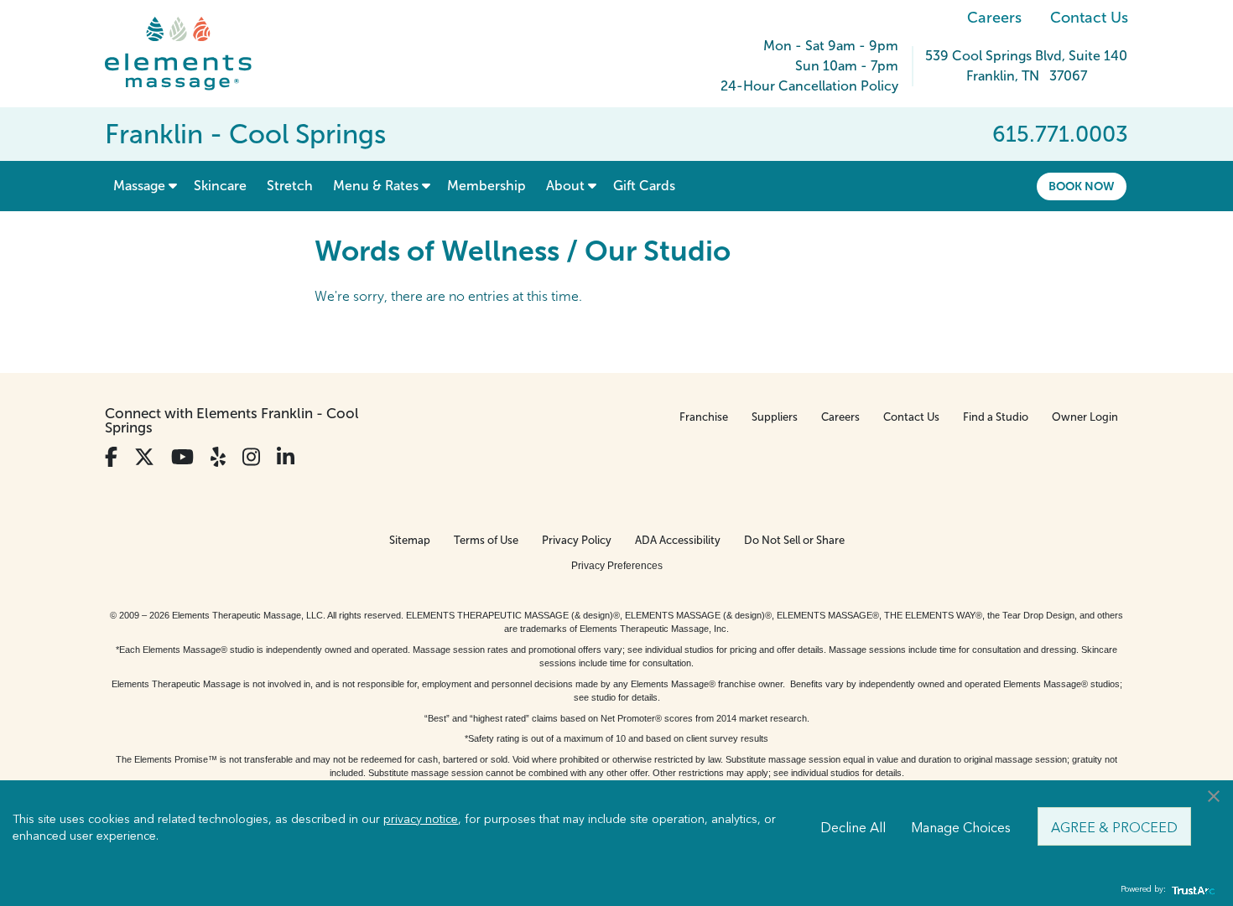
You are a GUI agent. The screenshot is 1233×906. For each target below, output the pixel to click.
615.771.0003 (1060, 134)
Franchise (703, 417)
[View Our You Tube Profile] (182, 457)
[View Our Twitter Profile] (144, 457)
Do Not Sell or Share (794, 540)
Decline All (853, 826)
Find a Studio (995, 417)
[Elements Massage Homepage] (191, 53)
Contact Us (1089, 17)
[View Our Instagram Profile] (251, 457)
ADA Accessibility (678, 540)
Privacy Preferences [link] (617, 566)
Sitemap (409, 540)
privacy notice (420, 818)
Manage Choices (961, 826)
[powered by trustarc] (1191, 890)
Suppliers (775, 417)
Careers (994, 17)
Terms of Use (486, 540)
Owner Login (1085, 417)
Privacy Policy (576, 540)
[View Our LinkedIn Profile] (285, 457)
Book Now (1081, 186)
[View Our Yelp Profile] (218, 457)
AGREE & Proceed (1114, 826)
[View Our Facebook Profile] (111, 457)
